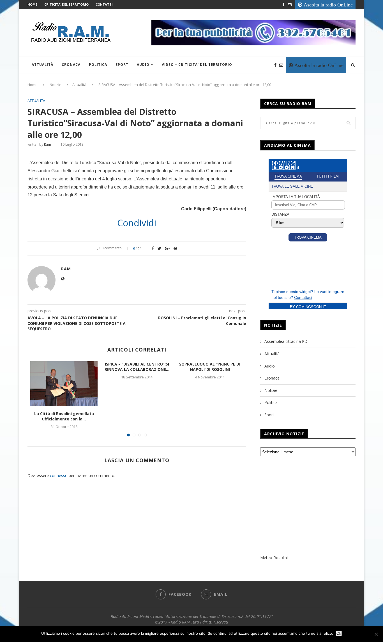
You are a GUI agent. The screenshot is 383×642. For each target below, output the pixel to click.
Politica (98, 64)
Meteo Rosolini (274, 557)
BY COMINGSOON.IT (308, 307)
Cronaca (71, 64)
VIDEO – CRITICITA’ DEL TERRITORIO (197, 64)
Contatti (104, 4)
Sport (122, 64)
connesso (59, 475)
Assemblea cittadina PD (286, 341)
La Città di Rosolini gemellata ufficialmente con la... (64, 416)
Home (32, 4)
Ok (338, 633)
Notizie (55, 84)
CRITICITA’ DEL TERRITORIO (66, 4)
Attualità (42, 64)
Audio (143, 64)
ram (47, 144)
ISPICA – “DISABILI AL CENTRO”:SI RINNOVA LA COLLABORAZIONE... (137, 366)
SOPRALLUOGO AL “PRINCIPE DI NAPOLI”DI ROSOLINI (209, 366)
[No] (376, 634)
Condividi (136, 222)
